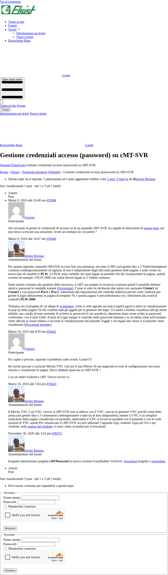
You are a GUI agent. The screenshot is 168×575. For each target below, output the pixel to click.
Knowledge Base (19, 40)
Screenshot (65, 288)
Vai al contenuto (10, 1)
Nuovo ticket (24, 37)
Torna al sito (16, 22)
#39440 (51, 238)
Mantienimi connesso (22, 506)
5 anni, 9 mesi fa (117, 179)
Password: (10, 502)
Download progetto (37, 324)
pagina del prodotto (40, 426)
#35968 (51, 200)
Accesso (10, 528)
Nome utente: (12, 497)
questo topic (151, 228)
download (130, 461)
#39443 (51, 384)
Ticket (12, 29)
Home (4, 172)
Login (65, 75)
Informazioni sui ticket (30, 33)
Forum (12, 25)
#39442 (51, 331)
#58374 (57, 433)
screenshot (66, 306)
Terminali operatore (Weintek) (41, 172)
